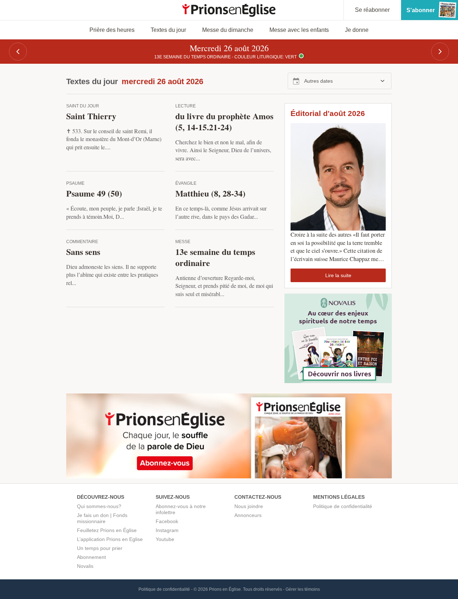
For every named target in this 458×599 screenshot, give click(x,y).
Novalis (85, 566)
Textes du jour (168, 30)
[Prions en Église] (229, 10)
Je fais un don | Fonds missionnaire (102, 518)
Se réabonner (372, 10)
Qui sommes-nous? (99, 506)
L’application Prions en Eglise (110, 539)
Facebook (167, 521)
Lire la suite (338, 275)
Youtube (165, 539)
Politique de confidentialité (342, 506)
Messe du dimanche (227, 30)
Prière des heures (112, 30)
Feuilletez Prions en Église (107, 530)
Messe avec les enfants (299, 30)
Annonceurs (248, 515)
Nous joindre (248, 506)
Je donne (357, 30)
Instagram (167, 530)
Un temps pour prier (99, 548)
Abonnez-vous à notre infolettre (181, 509)
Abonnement (91, 557)
